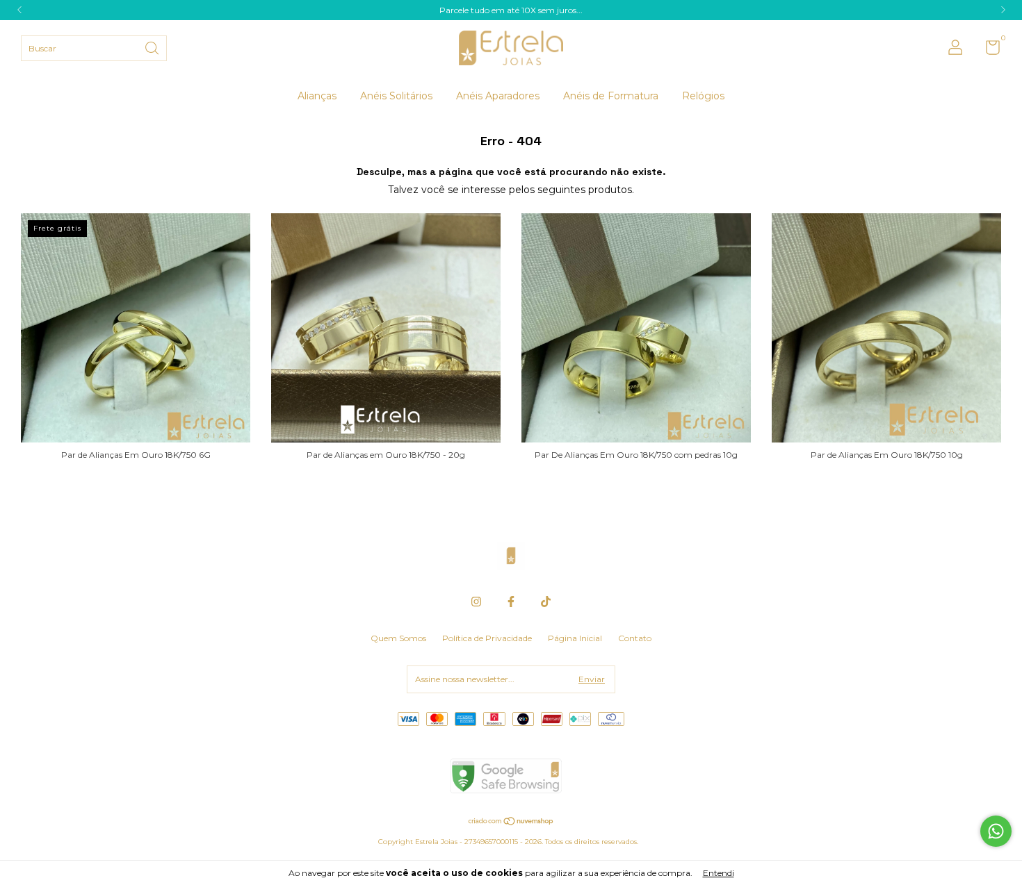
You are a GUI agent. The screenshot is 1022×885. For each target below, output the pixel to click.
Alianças (317, 96)
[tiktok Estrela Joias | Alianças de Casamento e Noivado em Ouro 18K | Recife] (545, 601)
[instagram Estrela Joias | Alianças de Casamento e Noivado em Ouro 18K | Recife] (476, 601)
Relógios (703, 96)
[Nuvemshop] (511, 822)
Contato (634, 638)
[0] (987, 50)
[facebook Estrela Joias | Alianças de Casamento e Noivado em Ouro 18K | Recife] (511, 601)
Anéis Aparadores (498, 96)
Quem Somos (398, 638)
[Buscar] (153, 46)
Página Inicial (575, 638)
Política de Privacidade (487, 638)
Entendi (718, 873)
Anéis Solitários (396, 96)
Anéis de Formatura (610, 96)
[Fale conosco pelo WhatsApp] (996, 831)
